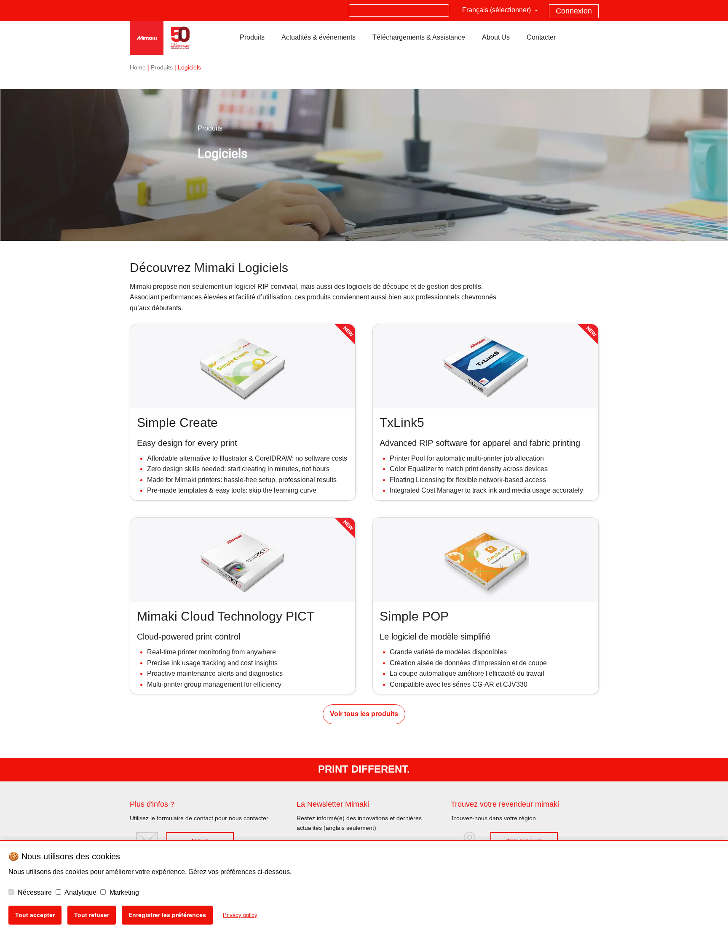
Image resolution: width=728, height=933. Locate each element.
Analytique (79, 892)
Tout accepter (35, 915)
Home (138, 67)
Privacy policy (240, 915)
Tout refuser (91, 915)
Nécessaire (34, 892)
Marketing (123, 892)
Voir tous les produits (364, 713)
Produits (162, 67)
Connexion (574, 11)
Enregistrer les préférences (167, 915)
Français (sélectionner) (497, 9)
